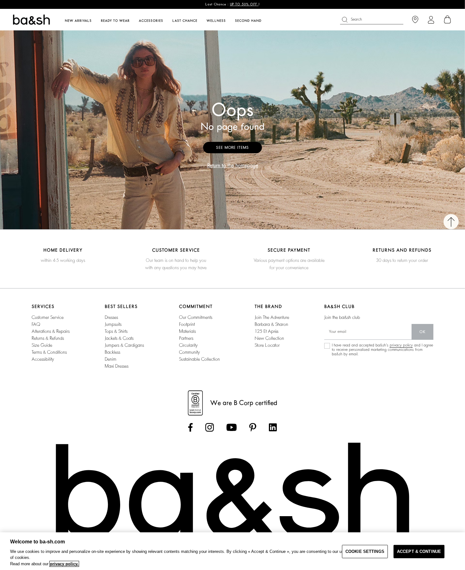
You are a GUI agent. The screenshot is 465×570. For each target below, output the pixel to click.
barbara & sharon (271, 324)
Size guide (42, 345)
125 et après (266, 331)
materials (187, 331)
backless (112, 352)
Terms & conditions (49, 352)
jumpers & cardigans (124, 345)
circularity (188, 345)
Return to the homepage (232, 165)
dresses (111, 317)
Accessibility (43, 359)
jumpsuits (113, 324)
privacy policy (401, 345)
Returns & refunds (48, 338)
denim (110, 359)
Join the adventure (272, 317)
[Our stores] (415, 20)
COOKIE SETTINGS (364, 551)
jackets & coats (119, 338)
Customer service (48, 317)
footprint (187, 324)
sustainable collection (199, 359)
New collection (269, 338)
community (189, 352)
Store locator (267, 345)
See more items (232, 147)
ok (422, 332)
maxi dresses (116, 366)
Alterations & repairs (51, 331)
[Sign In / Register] (431, 20)
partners (186, 338)
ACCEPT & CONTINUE (419, 551)
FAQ (36, 324)
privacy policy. (64, 563)
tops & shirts (116, 331)
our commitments (195, 317)
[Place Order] (447, 19)
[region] (232, 551)
